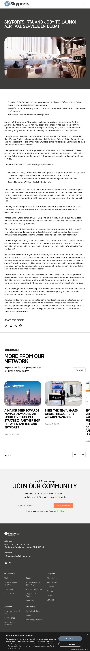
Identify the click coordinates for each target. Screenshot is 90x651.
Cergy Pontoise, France (32, 595)
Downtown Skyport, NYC (12, 612)
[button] (83, 4)
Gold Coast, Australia (34, 620)
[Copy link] (6, 326)
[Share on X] (16, 326)
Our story (50, 587)
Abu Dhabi (8, 589)
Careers (50, 595)
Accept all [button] (70, 639)
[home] (16, 4)
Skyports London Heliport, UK (33, 583)
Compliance (51, 600)
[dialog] (45, 641)
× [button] (87, 634)
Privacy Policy (17, 648)
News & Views (52, 582)
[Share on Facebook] (20, 326)
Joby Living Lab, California (10, 623)
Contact (50, 591)
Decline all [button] (70, 644)
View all (79, 370)
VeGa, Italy (30, 600)
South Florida (9, 618)
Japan (28, 615)
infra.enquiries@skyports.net (17, 556)
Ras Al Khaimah (10, 594)
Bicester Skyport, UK (34, 589)
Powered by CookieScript (79, 650)
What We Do (52, 578)
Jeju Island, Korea (33, 611)
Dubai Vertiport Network (10, 583)
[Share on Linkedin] (11, 326)
